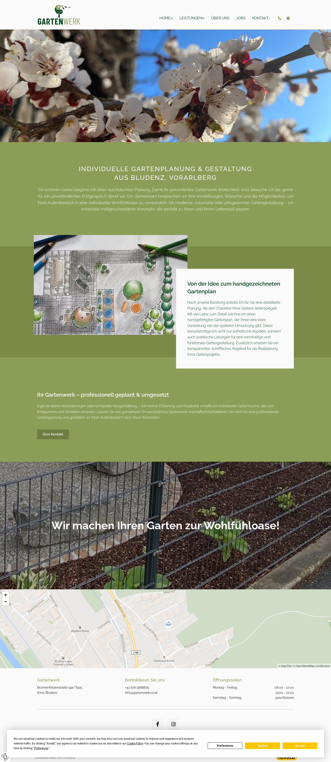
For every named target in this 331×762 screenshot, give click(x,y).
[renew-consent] (5, 757)
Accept (300, 745)
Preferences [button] (41, 748)
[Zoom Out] (5, 601)
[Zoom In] (5, 595)
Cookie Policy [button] (135, 743)
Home (164, 18)
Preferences (225, 745)
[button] (53, 434)
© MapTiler (285, 666)
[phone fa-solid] (280, 18)
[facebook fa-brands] (157, 724)
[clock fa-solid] (288, 18)
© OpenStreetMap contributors (311, 666)
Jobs (240, 18)
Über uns (220, 18)
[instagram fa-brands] (173, 724)
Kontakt (260, 18)
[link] (166, 18)
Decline (262, 745)
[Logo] (66, 15)
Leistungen (190, 18)
